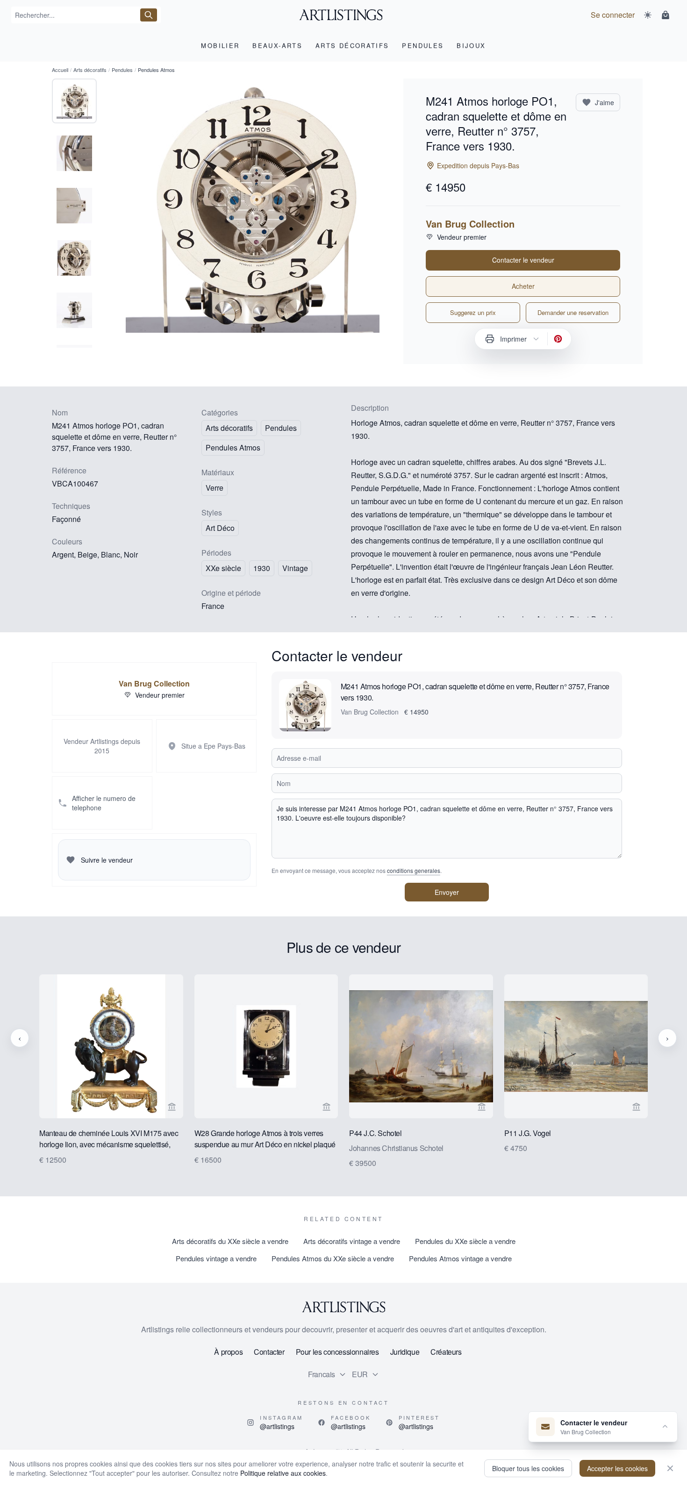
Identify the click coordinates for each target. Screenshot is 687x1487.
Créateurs (445, 1351)
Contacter (269, 1351)
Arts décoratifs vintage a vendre (351, 1241)
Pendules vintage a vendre (216, 1258)
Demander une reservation (572, 312)
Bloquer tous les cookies (528, 1468)
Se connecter (613, 14)
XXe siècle (223, 568)
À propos (228, 1351)
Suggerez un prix (473, 312)
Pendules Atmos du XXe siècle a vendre (333, 1258)
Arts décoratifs (90, 69)
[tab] (74, 101)
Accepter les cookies (617, 1468)
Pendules (122, 69)
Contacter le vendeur (523, 260)
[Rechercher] (148, 14)
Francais (321, 1374)
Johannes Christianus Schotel (396, 1147)
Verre (214, 487)
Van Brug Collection (470, 223)
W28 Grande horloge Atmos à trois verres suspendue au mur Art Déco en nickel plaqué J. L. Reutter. (265, 1139)
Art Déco (220, 527)
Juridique (404, 1351)
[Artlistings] (343, 15)
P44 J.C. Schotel (375, 1132)
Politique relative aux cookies (283, 1473)
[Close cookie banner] (670, 1468)
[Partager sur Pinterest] (558, 338)
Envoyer (447, 892)
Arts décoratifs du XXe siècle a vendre (230, 1241)
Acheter (523, 286)
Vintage (295, 568)
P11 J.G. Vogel (527, 1132)
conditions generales (413, 870)
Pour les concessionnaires (337, 1351)
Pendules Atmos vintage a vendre (460, 1258)
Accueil (60, 69)
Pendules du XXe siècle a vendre (465, 1241)
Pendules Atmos (233, 447)
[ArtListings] (343, 1307)
